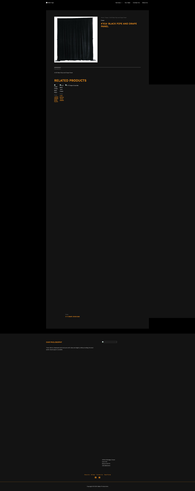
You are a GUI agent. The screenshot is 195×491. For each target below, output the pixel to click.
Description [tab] (57, 69)
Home (102, 17)
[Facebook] (96, 477)
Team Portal (107, 474)
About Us (145, 3)
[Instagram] (99, 477)
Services (118, 3)
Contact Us (136, 3)
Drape (106, 17)
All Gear (93, 474)
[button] (121, 2)
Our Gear (127, 3)
